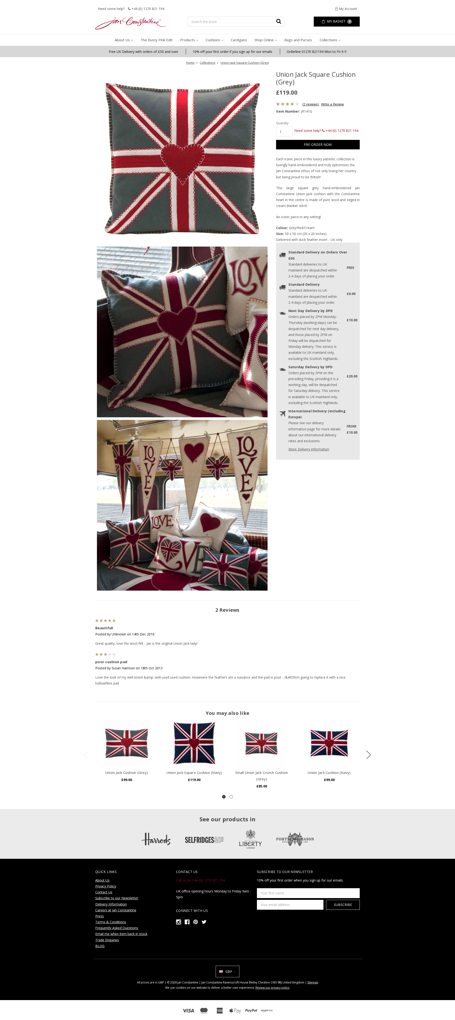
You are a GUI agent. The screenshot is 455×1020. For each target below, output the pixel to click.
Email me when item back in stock (121, 934)
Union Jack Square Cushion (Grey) (245, 62)
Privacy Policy (105, 886)
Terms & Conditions (110, 922)
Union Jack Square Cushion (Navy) (194, 772)
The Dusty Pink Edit (157, 39)
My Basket (338, 21)
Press (99, 916)
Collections (328, 39)
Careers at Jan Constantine (115, 910)
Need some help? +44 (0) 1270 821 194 (131, 8)
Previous (86, 755)
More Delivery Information (308, 449)
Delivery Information (111, 904)
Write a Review (332, 104)
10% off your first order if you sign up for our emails (232, 51)
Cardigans (239, 39)
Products (187, 39)
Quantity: (282, 123)
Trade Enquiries (107, 940)
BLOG (100, 946)
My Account (347, 8)
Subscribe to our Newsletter (116, 898)
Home (190, 62)
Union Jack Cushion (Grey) (126, 772)
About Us (122, 39)
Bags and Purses (298, 39)
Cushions (213, 39)
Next (368, 755)
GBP (228, 971)
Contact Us (103, 892)
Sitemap (312, 982)
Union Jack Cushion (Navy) (329, 772)
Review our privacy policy (272, 988)
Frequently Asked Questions (116, 928)
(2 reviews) (310, 104)
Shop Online (264, 39)
